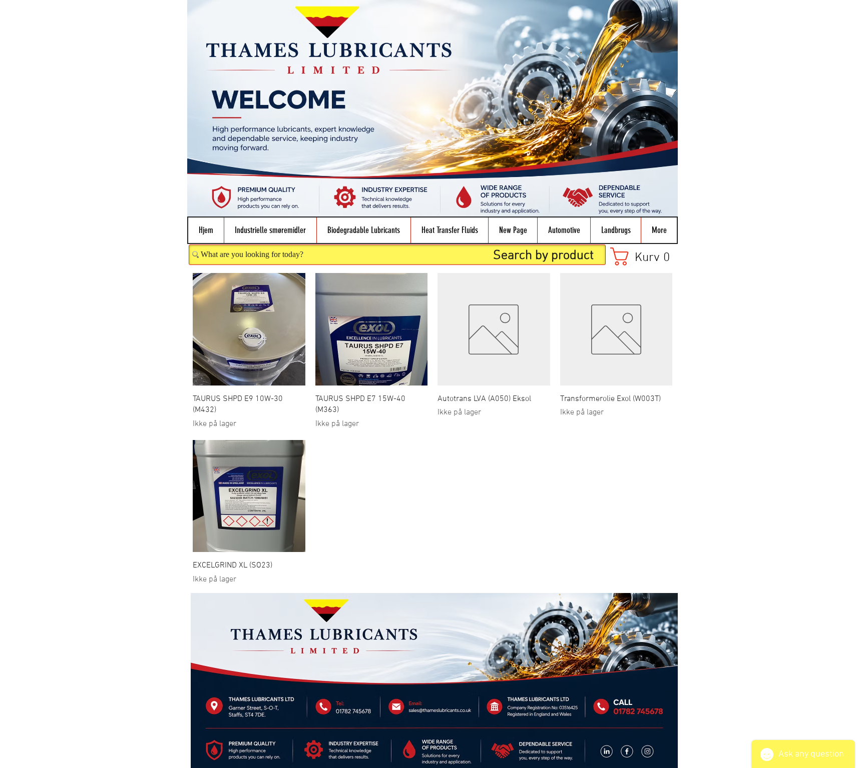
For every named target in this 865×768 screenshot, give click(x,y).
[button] (270, 230)
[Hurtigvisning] (249, 329)
